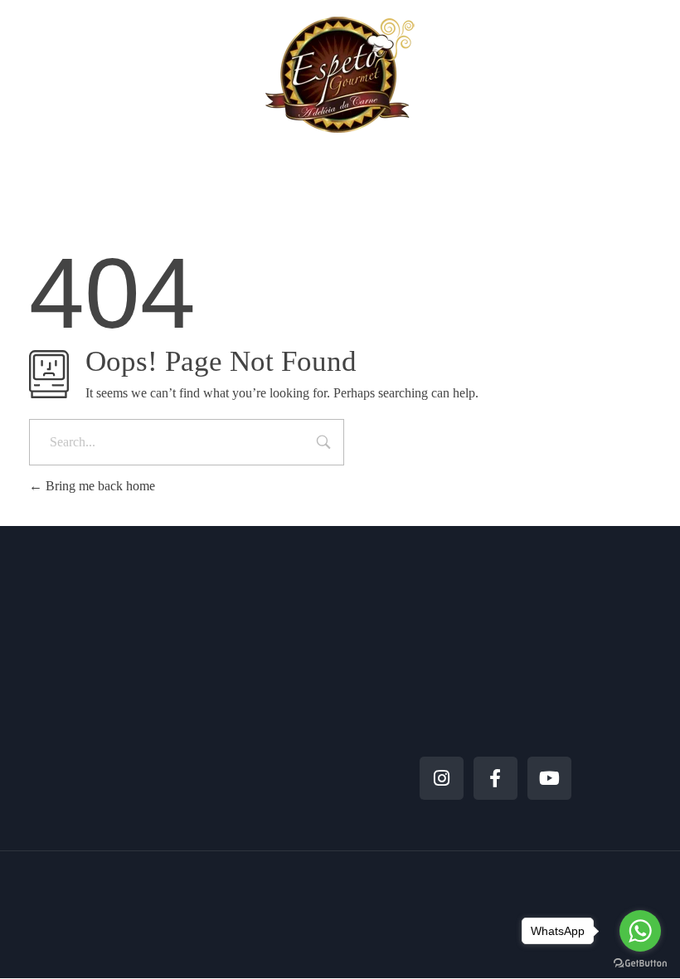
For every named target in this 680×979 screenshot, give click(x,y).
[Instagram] (442, 779)
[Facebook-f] (495, 779)
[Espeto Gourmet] (340, 74)
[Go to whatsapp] (640, 931)
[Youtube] (549, 779)
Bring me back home (98, 486)
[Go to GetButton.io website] (640, 962)
